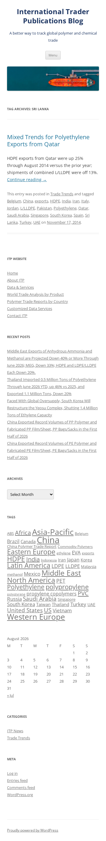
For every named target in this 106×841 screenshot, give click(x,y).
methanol (15, 574)
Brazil (13, 541)
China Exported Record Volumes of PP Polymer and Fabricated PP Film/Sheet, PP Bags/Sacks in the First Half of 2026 (52, 429)
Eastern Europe (31, 551)
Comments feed (21, 787)
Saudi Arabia (18, 215)
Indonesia (49, 560)
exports (41, 201)
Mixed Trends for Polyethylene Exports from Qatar (48, 140)
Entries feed (17, 780)
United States (25, 610)
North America (31, 580)
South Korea (61, 215)
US (48, 610)
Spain (78, 215)
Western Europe (36, 616)
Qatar (83, 208)
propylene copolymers (51, 593)
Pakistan (44, 208)
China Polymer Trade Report (32, 546)
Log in (12, 773)
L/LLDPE (27, 208)
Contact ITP (17, 315)
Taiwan (43, 604)
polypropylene (67, 586)
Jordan (13, 208)
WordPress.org (20, 794)
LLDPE (72, 566)
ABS (10, 533)
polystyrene (16, 594)
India (66, 201)
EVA (76, 552)
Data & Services (20, 287)
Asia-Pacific (53, 531)
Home (12, 273)
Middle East (61, 573)
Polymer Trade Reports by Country (37, 301)
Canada (28, 541)
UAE (36, 222)
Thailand (60, 604)
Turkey (25, 222)
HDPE (55, 201)
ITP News (15, 730)
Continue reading (27, 179)
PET (60, 580)
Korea (86, 560)
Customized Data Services (29, 308)
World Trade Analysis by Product (35, 294)
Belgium (14, 201)
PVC (83, 593)
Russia (14, 598)
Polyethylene (65, 208)
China (28, 201)
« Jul (10, 695)
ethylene (64, 553)
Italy (85, 201)
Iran (76, 201)
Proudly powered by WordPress (32, 830)
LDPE (58, 565)
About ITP (15, 280)
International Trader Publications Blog (53, 16)
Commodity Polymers (75, 546)
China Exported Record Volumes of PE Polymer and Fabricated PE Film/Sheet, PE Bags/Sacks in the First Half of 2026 (52, 450)
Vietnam (62, 610)
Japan (73, 559)
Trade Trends (61, 194)
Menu (53, 55)
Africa (23, 533)
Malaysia (88, 566)
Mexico (32, 573)
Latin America (28, 565)
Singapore (39, 215)
